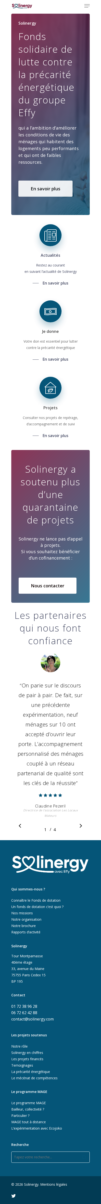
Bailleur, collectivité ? (27, 1109)
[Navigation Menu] (87, 5)
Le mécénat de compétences (34, 1078)
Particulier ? (20, 1115)
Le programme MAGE (28, 1103)
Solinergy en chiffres (27, 1052)
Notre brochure (23, 925)
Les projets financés (27, 1059)
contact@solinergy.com (32, 1019)
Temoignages (22, 1065)
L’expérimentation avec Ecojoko (36, 1128)
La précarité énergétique (30, 1071)
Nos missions (22, 913)
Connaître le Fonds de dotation (36, 900)
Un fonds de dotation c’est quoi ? (37, 906)
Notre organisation (26, 919)
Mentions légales (53, 1184)
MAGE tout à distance (28, 1122)
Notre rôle (19, 1046)
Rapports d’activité (25, 932)
